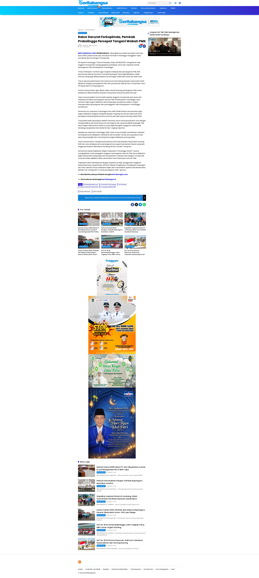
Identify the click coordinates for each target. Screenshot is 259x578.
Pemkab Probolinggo (109, 184)
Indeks (80, 569)
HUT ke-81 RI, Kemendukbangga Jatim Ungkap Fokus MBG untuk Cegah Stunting (110, 253)
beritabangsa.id (109, 179)
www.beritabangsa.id (87, 573)
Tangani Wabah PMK (109, 187)
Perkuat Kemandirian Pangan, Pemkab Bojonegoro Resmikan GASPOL (112, 230)
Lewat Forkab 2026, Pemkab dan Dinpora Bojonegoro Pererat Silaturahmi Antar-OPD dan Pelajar (88, 253)
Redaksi (106, 569)
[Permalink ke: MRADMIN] (80, 46)
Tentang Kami (136, 569)
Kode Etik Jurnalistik (93, 569)
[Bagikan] (144, 46)
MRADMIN (85, 45)
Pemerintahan (83, 33)
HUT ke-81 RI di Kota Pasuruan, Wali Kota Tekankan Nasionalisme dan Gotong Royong (134, 253)
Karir (173, 569)
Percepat (123, 184)
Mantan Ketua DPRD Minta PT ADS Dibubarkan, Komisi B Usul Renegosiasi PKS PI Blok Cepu (88, 230)
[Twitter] (136, 204)
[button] (170, 3)
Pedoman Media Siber (120, 569)
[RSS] (79, 562)
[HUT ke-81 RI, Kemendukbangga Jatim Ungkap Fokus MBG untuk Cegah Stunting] (112, 242)
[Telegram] (140, 204)
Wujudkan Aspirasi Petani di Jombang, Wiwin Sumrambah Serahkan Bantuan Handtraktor (135, 230)
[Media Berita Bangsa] (93, 3)
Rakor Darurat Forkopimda (89, 187)
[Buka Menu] (180, 3)
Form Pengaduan (162, 569)
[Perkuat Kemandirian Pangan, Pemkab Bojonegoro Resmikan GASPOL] (112, 219)
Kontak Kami (148, 569)
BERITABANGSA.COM (87, 53)
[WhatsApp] (144, 204)
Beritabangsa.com (119, 174)
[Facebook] (132, 204)
